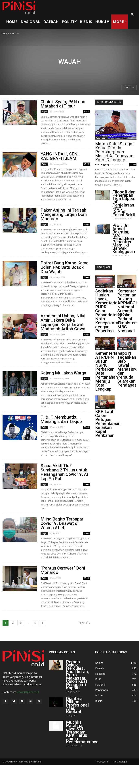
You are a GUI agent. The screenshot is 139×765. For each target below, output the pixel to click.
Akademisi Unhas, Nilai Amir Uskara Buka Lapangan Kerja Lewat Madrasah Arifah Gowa (63, 322)
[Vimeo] (22, 701)
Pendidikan (101, 690)
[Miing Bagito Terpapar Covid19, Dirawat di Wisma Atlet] (20, 529)
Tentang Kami (102, 761)
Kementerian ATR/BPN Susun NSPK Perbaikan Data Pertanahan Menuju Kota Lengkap (107, 371)
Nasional (30, 21)
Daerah (51, 21)
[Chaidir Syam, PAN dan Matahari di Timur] (20, 112)
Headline (100, 673)
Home (11, 21)
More (118, 21)
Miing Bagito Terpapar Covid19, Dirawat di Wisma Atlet (62, 523)
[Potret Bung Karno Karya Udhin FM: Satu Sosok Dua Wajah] (20, 273)
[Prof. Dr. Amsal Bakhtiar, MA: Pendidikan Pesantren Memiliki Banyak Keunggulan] (102, 229)
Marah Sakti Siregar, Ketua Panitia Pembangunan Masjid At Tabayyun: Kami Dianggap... (114, 151)
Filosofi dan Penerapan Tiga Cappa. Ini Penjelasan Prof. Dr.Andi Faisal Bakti (124, 203)
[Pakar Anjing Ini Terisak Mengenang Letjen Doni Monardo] (20, 220)
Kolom (99, 663)
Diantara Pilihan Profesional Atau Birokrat (77, 705)
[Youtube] (39, 701)
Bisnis (86, 21)
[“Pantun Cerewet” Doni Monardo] (20, 578)
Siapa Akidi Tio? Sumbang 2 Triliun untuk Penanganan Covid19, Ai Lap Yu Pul (64, 472)
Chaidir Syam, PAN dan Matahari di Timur (63, 104)
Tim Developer (120, 761)
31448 (86, 111)
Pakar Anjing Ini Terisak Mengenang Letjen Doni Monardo (64, 214)
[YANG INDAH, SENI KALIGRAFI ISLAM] (20, 164)
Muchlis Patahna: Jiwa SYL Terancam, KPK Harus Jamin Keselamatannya (82, 732)
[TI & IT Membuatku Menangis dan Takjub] (20, 427)
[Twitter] (14, 701)
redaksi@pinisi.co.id (27, 692)
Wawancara (101, 138)
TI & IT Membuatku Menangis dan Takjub (61, 419)
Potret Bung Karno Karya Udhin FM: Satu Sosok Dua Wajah (65, 267)
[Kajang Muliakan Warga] (20, 383)
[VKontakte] (30, 701)
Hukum (102, 21)
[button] (132, 14)
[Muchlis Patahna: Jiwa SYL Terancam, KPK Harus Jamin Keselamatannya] (56, 726)
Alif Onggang (102, 164)
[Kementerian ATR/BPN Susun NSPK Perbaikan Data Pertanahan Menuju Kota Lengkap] (105, 343)
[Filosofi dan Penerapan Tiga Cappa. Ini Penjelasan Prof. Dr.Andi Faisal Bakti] (102, 195)
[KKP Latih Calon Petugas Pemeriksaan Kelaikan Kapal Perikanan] (105, 402)
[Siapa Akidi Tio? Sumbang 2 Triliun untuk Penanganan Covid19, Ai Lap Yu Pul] (20, 476)
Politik (69, 21)
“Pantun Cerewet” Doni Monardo (63, 570)
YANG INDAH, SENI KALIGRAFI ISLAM (60, 156)
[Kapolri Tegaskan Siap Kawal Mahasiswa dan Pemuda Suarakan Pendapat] (127, 343)
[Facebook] (5, 701)
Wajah (44, 111)
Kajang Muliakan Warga (63, 373)
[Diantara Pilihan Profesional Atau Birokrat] (56, 702)
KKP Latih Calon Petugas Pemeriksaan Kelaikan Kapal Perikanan (108, 423)
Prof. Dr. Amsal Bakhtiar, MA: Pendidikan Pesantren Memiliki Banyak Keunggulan (123, 238)
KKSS (98, 679)
